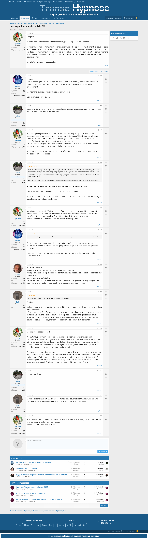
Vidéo (13, 2)
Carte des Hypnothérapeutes (75, 2)
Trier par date (94, 71)
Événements (60, 18)
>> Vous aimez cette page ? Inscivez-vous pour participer (74, 536)
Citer (106, 65)
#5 (101, 162)
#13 (101, 416)
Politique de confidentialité (123, 531)
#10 (101, 328)
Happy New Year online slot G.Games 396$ (32, 487)
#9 (101, 291)
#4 (101, 130)
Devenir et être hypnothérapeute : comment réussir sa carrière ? (44, 475)
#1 (107, 33)
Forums (26, 18)
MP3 (20, 2)
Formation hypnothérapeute (26, 469)
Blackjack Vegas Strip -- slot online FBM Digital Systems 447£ (39, 499)
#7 (101, 230)
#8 (101, 264)
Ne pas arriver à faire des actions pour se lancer (34, 462)
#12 (101, 395)
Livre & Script (31, 2)
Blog (35, 18)
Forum (19, 525)
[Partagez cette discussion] (104, 33)
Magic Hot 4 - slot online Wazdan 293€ (30, 493)
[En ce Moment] (136, 18)
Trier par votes (104, 71)
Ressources (46, 18)
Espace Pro (59, 2)
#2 (101, 75)
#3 (101, 105)
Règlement (111, 531)
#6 (101, 207)
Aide (133, 531)
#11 (101, 370)
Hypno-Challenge (45, 2)
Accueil (15, 18)
